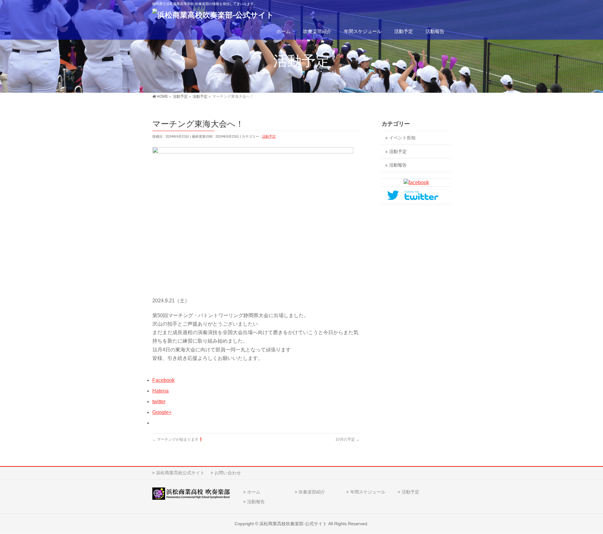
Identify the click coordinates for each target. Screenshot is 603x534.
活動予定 (269, 136)
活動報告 (398, 165)
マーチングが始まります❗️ (177, 439)
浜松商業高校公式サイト (180, 472)
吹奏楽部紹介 (312, 491)
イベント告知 (402, 137)
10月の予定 (347, 439)
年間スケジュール (367, 491)
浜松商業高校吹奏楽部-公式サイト (293, 523)
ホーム (253, 491)
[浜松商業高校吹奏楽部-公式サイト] (213, 15)
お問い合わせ (228, 472)
